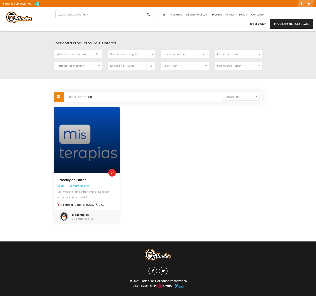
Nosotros (176, 14)
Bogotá (79, 205)
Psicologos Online (71, 180)
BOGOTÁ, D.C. (95, 205)
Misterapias (80, 215)
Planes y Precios (236, 14)
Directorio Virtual (197, 14)
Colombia (66, 205)
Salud (60, 186)
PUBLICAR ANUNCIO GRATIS (292, 24)
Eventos (217, 14)
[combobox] (131, 54)
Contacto (257, 14)
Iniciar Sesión (258, 24)
